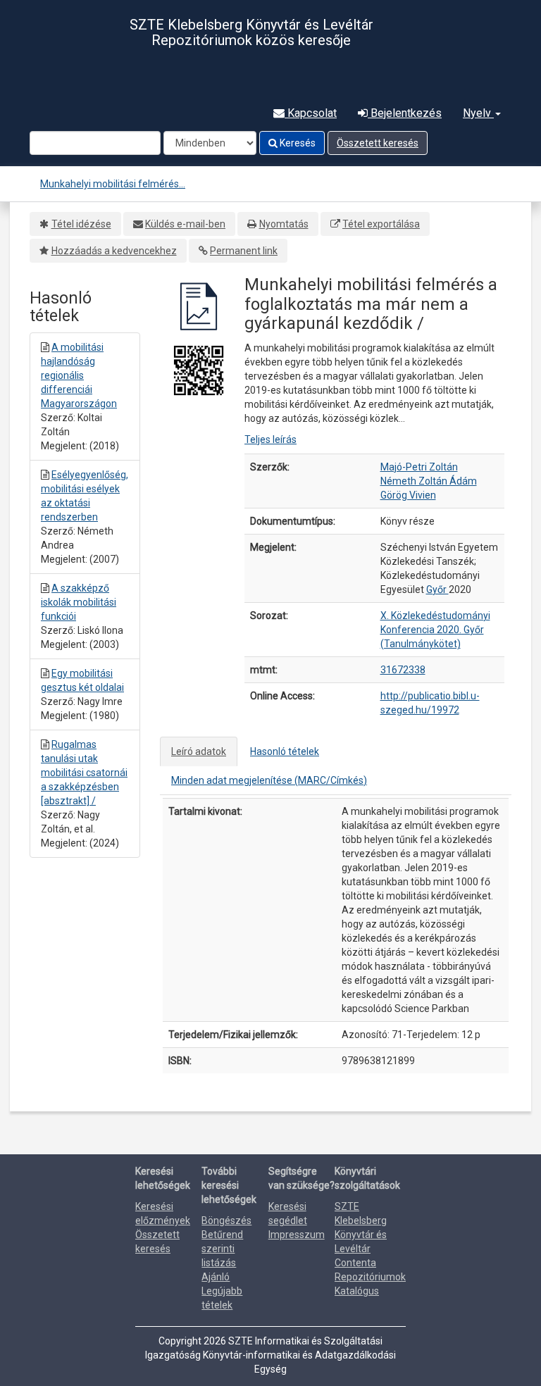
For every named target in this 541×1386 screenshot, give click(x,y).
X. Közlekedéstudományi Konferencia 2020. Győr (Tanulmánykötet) (435, 629)
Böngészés (226, 1220)
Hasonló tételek (284, 751)
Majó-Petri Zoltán (419, 467)
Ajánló (215, 1276)
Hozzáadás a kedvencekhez (114, 250)
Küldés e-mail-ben (185, 224)
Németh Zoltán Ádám (428, 481)
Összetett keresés (377, 143)
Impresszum (296, 1234)
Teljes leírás (270, 439)
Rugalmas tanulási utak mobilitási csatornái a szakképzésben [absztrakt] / (84, 772)
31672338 (402, 669)
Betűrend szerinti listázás (222, 1248)
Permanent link (244, 250)
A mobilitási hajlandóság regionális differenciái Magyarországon (79, 375)
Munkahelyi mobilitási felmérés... (112, 183)
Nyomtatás (284, 224)
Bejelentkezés (405, 113)
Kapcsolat (311, 113)
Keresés (297, 143)
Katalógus (357, 1291)
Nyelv (478, 113)
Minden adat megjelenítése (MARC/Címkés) (269, 780)
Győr (437, 589)
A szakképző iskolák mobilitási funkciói (78, 602)
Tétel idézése (81, 224)
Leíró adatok (198, 751)
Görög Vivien (408, 495)
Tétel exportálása (381, 224)
